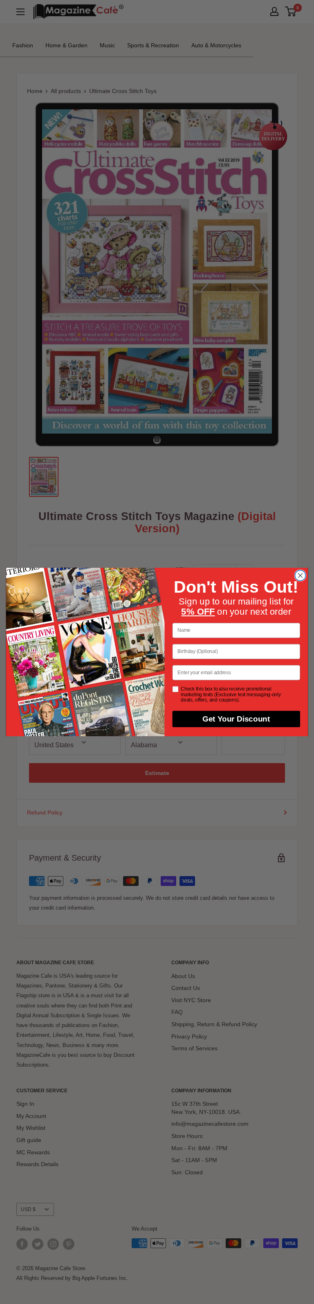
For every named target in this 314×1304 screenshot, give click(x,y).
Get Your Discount (236, 719)
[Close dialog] (300, 575)
